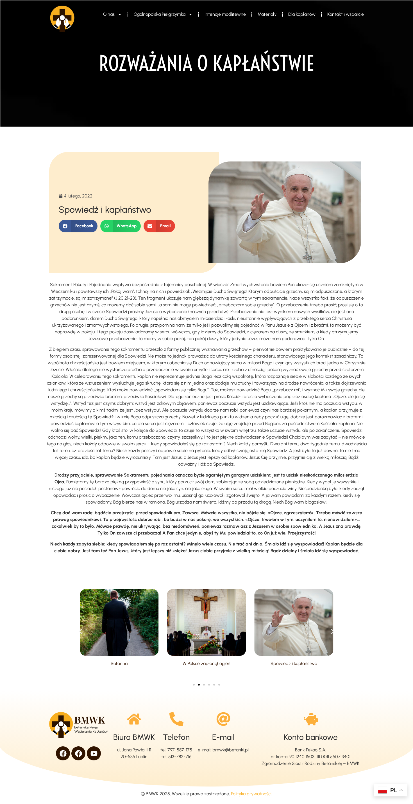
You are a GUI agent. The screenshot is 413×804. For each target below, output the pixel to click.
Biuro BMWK (134, 737)
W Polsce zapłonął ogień (206, 663)
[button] (78, 226)
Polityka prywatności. (251, 793)
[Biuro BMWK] (134, 719)
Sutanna (119, 663)
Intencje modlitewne (225, 14)
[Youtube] (94, 753)
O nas (109, 14)
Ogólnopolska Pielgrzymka (159, 14)
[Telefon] (176, 719)
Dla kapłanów (302, 14)
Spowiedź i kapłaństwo (294, 663)
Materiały (267, 14)
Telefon (176, 737)
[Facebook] (63, 753)
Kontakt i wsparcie (345, 14)
